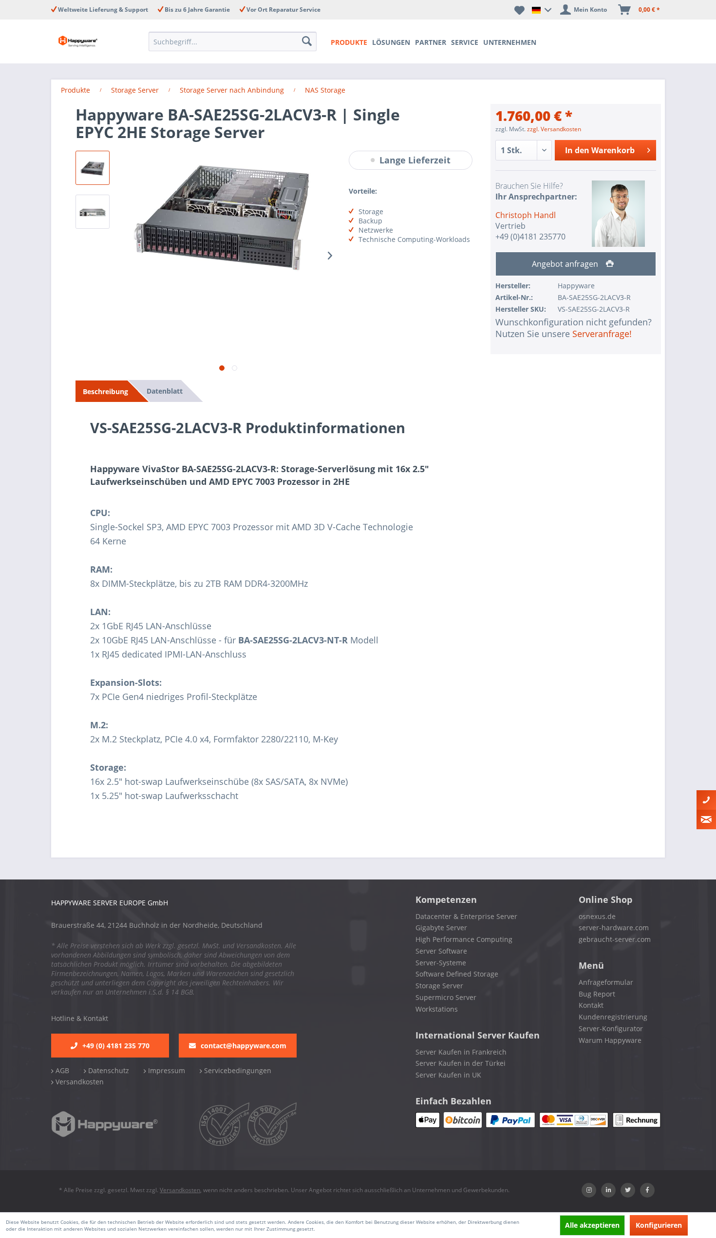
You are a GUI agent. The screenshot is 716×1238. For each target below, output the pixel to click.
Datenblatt (165, 391)
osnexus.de (597, 916)
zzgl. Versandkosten (554, 129)
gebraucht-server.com (615, 939)
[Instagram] (589, 1190)
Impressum (165, 1070)
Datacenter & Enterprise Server (466, 916)
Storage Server (439, 985)
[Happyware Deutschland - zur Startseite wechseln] (86, 41)
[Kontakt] (706, 800)
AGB (61, 1070)
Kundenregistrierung (613, 1016)
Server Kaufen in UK (448, 1074)
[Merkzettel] (519, 10)
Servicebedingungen (236, 1070)
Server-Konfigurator (611, 1028)
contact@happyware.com (243, 1045)
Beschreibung (105, 391)
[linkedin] (608, 1190)
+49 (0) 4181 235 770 (116, 1045)
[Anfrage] (706, 819)
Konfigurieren (659, 1225)
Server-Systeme (440, 962)
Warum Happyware (610, 1040)
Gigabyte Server (441, 927)
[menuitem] (235, 41)
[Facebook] (647, 1190)
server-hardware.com (614, 927)
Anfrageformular (606, 982)
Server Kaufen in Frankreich (461, 1052)
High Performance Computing (463, 939)
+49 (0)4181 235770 (530, 236)
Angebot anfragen (566, 264)
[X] (628, 1190)
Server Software (441, 951)
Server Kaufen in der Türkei (460, 1063)
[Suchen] (308, 41)
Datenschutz (107, 1070)
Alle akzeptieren (592, 1225)
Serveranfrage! (602, 333)
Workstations (436, 1009)
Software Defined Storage (456, 973)
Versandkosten (79, 1081)
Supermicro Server (445, 997)
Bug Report (597, 993)
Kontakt (591, 1005)
